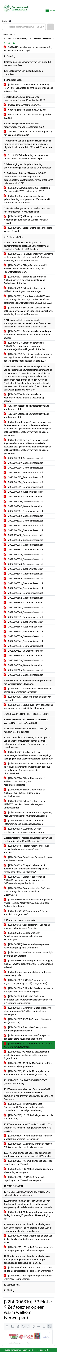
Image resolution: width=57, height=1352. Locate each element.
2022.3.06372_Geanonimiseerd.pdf (25, 521)
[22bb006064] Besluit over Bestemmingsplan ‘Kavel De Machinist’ (28, 859)
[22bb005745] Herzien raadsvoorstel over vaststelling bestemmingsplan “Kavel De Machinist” (26, 849)
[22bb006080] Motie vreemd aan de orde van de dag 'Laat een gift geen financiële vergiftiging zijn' (28, 1215)
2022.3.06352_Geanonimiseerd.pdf (25, 516)
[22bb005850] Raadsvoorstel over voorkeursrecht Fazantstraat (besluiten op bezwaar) (24, 397)
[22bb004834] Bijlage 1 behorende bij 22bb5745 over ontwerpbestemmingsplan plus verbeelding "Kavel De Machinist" (26, 868)
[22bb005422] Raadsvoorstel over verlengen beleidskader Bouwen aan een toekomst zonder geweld (28, 334)
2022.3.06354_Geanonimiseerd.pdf (25, 602)
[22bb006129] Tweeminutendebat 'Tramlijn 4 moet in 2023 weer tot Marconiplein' (28, 1137)
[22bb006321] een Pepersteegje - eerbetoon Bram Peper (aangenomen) (28, 1277)
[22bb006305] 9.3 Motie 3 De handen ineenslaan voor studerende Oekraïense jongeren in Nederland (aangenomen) (28, 999)
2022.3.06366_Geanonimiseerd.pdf (25, 578)
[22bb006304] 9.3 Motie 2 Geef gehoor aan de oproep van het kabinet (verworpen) (28, 990)
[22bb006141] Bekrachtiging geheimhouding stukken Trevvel (28, 229)
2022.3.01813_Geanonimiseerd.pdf (25, 525)
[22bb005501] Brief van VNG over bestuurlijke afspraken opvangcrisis (28, 954)
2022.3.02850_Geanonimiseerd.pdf (25, 492)
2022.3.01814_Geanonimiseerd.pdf (25, 530)
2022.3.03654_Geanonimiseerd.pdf (25, 665)
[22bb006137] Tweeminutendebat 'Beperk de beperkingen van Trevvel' (28, 1162)
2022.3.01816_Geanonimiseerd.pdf (25, 482)
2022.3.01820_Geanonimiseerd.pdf (25, 501)
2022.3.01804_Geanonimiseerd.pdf (25, 496)
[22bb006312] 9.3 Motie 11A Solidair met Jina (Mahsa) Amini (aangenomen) (28, 1065)
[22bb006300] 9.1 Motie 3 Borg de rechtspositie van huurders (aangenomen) (24, 830)
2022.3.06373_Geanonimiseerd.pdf (25, 583)
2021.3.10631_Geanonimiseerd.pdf (25, 651)
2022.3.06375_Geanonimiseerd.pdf (25, 646)
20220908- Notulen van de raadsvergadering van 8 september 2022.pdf (28, 133)
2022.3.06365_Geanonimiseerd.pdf (25, 574)
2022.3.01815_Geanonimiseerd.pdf (25, 477)
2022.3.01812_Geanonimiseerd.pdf (25, 472)
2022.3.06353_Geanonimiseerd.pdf (25, 636)
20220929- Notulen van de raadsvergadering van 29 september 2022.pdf (28, 49)
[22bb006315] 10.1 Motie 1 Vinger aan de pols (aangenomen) (28, 1117)
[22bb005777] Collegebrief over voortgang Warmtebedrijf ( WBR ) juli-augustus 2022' (27, 189)
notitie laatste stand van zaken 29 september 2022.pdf (28, 116)
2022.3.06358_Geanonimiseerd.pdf (25, 554)
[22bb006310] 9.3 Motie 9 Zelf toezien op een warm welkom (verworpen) (28, 1045)
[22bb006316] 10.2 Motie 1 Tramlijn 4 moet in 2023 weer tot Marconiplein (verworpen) (28, 1145)
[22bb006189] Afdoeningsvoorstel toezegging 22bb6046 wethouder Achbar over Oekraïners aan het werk (28, 963)
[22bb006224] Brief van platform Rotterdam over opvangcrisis (27, 974)
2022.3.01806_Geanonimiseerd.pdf (25, 545)
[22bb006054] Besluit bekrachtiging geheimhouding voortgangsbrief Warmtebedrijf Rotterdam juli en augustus (27, 199)
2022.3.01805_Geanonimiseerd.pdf (25, 540)
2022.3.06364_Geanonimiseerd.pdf (25, 569)
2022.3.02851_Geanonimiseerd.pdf (25, 511)
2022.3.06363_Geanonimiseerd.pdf (25, 564)
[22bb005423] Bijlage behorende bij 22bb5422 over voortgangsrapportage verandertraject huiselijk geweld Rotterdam (25, 346)
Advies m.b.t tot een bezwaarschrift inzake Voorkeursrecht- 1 (26, 407)
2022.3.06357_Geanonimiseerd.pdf (25, 549)
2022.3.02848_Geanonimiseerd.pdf (25, 506)
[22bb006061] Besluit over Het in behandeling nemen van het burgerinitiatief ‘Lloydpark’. (28, 706)
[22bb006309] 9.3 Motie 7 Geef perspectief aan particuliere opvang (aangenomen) (27, 1037)
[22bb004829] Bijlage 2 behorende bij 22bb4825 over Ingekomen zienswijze (24, 290)
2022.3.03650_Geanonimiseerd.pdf (25, 627)
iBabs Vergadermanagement (18, 1350)
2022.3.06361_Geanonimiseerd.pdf (25, 641)
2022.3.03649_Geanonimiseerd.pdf (25, 655)
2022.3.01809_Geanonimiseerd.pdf (25, 463)
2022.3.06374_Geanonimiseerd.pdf (25, 588)
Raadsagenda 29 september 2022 (24, 105)
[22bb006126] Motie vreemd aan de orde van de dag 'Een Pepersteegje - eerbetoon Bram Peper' (28, 1269)
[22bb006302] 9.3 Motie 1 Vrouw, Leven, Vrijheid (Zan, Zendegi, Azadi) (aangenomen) (25, 982)
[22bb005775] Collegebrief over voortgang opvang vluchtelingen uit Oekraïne (27, 926)
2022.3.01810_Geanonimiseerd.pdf (25, 468)
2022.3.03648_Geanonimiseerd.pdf (25, 622)
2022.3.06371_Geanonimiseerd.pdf (25, 617)
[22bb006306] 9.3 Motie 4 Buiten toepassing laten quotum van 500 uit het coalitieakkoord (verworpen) (27, 1011)
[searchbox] (24, 27)
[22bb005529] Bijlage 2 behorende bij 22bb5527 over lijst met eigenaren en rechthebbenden (24, 793)
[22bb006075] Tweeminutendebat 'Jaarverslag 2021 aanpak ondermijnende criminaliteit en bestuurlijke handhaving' (24, 1107)
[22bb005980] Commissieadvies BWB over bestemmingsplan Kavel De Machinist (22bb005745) (27, 891)
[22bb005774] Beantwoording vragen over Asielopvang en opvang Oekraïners (27, 946)
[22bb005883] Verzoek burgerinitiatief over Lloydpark (27, 698)
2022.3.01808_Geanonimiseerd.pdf (25, 458)
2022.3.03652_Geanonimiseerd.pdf (25, 598)
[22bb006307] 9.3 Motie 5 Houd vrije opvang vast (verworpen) (27, 1021)
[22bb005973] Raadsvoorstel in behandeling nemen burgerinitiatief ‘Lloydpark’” (27, 690)
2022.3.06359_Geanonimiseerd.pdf (25, 559)
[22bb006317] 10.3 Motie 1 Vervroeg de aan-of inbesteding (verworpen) (28, 1170)
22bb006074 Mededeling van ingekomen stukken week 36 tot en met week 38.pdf (26, 157)
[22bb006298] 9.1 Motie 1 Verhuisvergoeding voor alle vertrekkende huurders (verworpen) (28, 814)
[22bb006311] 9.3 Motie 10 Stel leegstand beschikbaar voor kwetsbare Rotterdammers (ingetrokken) (26, 1055)
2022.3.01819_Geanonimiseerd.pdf (25, 487)
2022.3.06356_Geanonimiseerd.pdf (25, 675)
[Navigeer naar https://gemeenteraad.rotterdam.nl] (15, 10)
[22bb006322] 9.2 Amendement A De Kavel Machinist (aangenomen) (27, 913)
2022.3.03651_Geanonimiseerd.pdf (25, 631)
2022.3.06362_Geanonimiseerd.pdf (25, 607)
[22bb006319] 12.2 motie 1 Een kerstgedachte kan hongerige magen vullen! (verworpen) (28, 1249)
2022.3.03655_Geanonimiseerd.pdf (25, 670)
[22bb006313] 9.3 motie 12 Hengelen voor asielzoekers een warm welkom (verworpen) (26, 1073)
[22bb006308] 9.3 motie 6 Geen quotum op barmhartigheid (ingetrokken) (27, 1029)
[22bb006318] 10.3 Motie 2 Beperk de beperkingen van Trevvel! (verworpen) (24, 1179)
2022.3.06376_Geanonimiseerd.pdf (25, 593)
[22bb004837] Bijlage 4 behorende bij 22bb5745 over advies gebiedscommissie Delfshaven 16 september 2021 (24, 880)
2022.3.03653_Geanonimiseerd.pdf (25, 660)
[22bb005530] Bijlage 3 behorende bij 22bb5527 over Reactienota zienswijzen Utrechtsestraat (24, 804)
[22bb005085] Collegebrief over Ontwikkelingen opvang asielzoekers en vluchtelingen (23, 936)
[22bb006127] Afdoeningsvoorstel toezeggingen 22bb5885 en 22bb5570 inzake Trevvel (26, 219)
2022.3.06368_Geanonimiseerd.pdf (25, 612)
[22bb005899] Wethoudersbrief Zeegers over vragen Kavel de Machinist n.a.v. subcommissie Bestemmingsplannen (28, 902)
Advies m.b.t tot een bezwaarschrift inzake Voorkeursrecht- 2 (26, 415)
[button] (50, 27)
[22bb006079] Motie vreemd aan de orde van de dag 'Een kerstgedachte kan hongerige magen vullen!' (28, 1239)
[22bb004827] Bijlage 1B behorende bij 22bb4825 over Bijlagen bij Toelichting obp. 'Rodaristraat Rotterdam (25, 280)
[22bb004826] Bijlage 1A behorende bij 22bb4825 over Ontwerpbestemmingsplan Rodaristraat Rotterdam (25, 268)
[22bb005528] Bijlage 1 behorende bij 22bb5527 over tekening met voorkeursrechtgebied (24, 781)
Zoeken (5, 21)
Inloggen (41, 1350)
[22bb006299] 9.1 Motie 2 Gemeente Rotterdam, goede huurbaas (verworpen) (24, 822)
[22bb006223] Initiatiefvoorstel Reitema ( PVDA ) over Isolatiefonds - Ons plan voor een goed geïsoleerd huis (28, 87)
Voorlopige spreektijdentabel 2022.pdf (27, 110)
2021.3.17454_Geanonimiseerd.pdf (25, 535)
